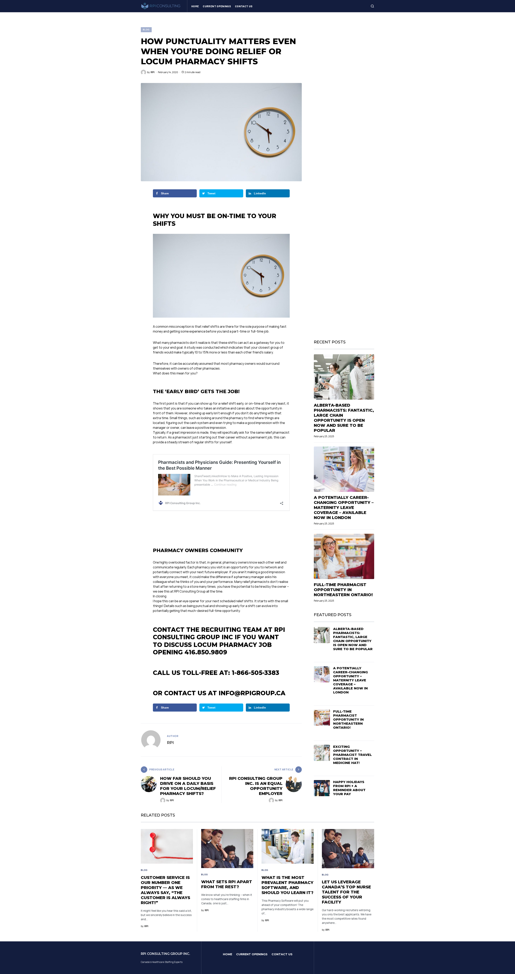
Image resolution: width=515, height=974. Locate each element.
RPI (170, 742)
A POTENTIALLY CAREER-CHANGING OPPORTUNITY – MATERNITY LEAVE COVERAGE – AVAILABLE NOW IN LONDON (344, 507)
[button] (372, 6)
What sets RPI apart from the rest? (226, 884)
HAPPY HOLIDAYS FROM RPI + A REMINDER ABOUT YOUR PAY (349, 788)
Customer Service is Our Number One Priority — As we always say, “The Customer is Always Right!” (165, 890)
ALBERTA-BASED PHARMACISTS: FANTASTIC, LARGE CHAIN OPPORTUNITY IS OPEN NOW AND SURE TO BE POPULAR (344, 418)
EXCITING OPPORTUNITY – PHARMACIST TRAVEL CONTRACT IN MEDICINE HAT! (352, 755)
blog (146, 29)
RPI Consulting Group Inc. (165, 954)
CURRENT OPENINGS (252, 954)
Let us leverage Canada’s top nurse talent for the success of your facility (346, 892)
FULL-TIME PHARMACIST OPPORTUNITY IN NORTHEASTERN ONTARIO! (343, 589)
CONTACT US (282, 954)
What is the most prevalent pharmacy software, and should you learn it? (287, 885)
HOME (227, 954)
